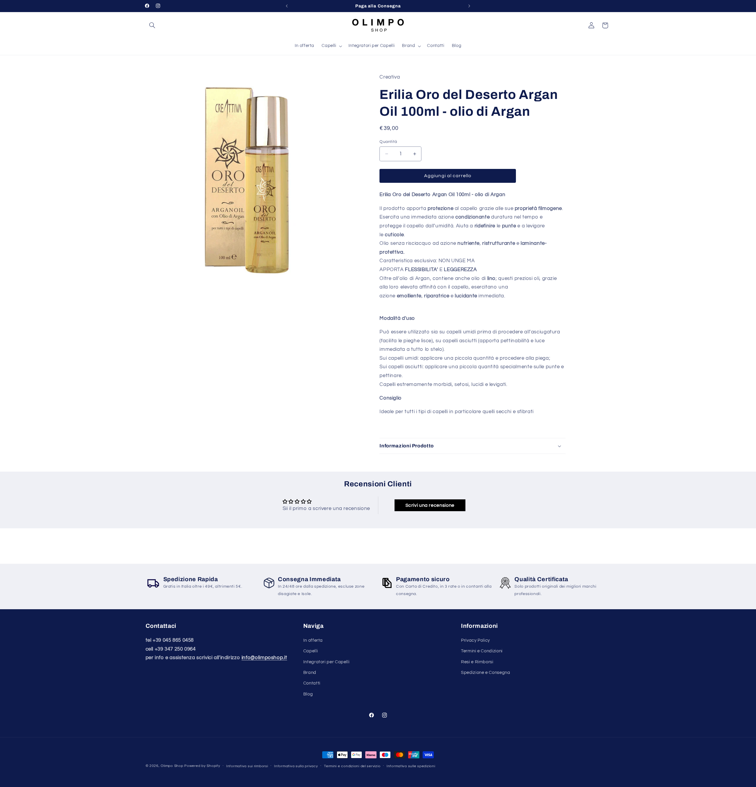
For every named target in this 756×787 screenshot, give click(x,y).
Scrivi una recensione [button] (429, 505)
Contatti (311, 683)
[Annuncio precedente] (286, 6)
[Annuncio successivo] (469, 6)
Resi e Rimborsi (477, 662)
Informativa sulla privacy (296, 766)
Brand (309, 672)
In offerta (313, 640)
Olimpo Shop (172, 766)
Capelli (310, 651)
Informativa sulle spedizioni (411, 766)
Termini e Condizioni (482, 651)
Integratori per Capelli (326, 662)
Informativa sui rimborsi (247, 766)
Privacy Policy (475, 640)
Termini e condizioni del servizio (352, 766)
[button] (152, 25)
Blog (308, 694)
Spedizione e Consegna (485, 672)
